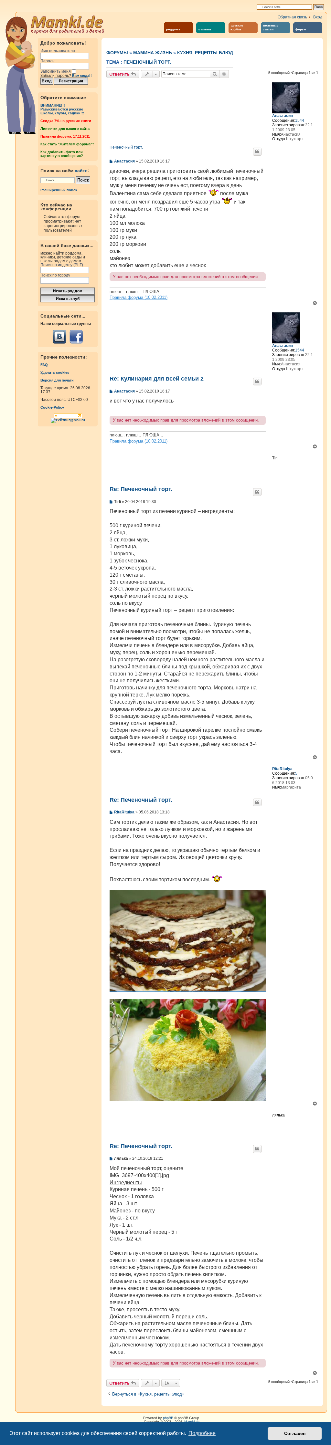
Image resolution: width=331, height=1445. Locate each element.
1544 (299, 120)
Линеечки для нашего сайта (65, 129)
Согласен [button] (294, 1433)
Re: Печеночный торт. (141, 489)
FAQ (44, 365)
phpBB (168, 1418)
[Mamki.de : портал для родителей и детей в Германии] (68, 24)
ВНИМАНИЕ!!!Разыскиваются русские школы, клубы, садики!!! (62, 109)
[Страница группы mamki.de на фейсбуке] (76, 337)
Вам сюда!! (82, 76)
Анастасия (282, 115)
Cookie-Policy (52, 407)
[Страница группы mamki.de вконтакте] (59, 337)
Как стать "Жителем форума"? (67, 144)
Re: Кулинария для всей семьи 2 (157, 378)
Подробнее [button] (202, 1433)
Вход (317, 17)
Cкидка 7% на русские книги (65, 121)
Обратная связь (292, 17)
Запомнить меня (56, 71)
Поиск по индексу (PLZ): (62, 265)
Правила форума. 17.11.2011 (65, 136)
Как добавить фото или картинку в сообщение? (61, 154)
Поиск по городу (55, 275)
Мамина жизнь (152, 52)
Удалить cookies (54, 372)
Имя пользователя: (58, 50)
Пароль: (47, 61)
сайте (81, 171)
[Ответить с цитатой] (257, 151)
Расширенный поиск (58, 190)
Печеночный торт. (147, 62)
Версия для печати (57, 380)
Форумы (117, 52)
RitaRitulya (282, 769)
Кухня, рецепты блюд (205, 52)
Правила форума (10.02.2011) (138, 297)
